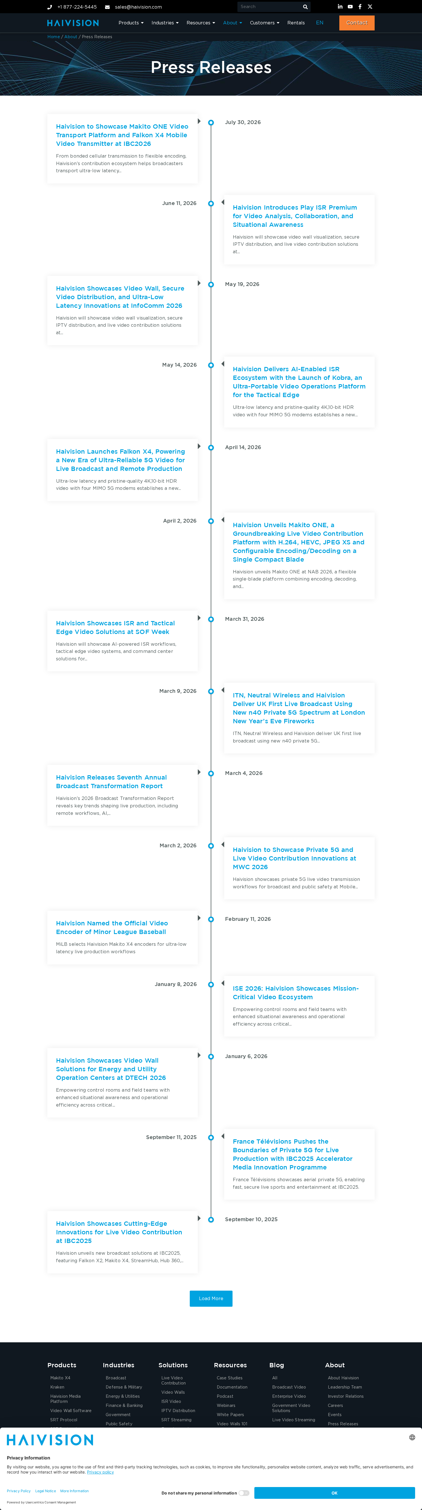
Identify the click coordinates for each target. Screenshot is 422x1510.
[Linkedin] (341, 6)
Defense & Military (124, 1387)
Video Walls (173, 1393)
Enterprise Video (289, 1397)
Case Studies (230, 1378)
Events (335, 1415)
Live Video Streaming (293, 1420)
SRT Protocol (63, 1420)
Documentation (232, 1387)
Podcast (225, 1397)
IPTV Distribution (178, 1411)
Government (118, 1415)
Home (53, 37)
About (71, 37)
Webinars (226, 1406)
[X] (371, 6)
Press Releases (343, 1424)
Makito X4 (60, 1378)
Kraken (57, 1387)
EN (320, 23)
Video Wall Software (71, 1411)
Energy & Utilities (123, 1397)
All (274, 1378)
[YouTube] (351, 6)
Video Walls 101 (232, 1424)
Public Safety (119, 1424)
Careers (335, 1406)
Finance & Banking (124, 1406)
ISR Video (171, 1402)
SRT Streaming (176, 1420)
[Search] (305, 7)
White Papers (230, 1415)
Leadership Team (345, 1387)
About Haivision (343, 1378)
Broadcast (116, 1378)
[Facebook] (361, 6)
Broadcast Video (289, 1387)
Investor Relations (346, 1397)
